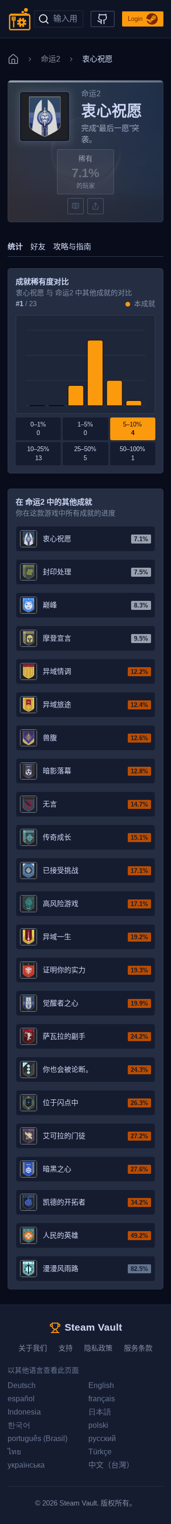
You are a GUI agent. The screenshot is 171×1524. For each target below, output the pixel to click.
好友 (38, 247)
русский (102, 1438)
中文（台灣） (111, 1465)
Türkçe (100, 1452)
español (21, 1399)
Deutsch (22, 1385)
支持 (65, 1348)
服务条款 (138, 1348)
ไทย (14, 1452)
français (101, 1399)
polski (98, 1425)
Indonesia (24, 1412)
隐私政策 (98, 1348)
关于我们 (33, 1348)
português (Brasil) (37, 1438)
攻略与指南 (72, 247)
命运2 (50, 59)
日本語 (99, 1412)
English (101, 1385)
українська (26, 1465)
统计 (15, 247)
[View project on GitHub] (102, 19)
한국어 (19, 1425)
